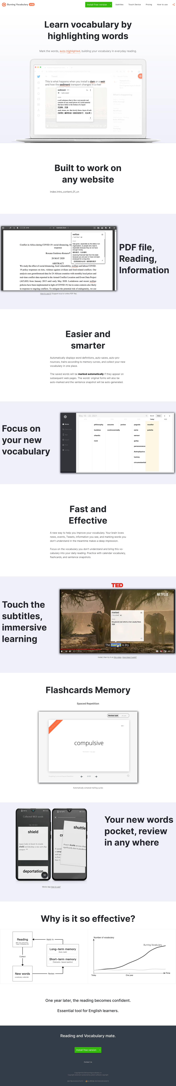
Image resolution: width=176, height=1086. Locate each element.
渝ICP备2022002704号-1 (75, 1081)
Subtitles (120, 4)
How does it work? (129, 657)
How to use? (56, 887)
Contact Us (88, 1062)
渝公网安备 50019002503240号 (98, 1081)
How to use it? (45, 294)
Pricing (149, 4)
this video (117, 657)
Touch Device (134, 4)
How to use (162, 4)
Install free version (97, 4)
